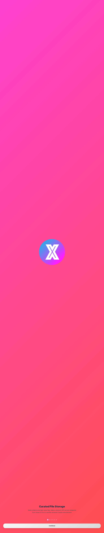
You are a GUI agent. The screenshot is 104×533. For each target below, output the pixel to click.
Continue (52, 526)
